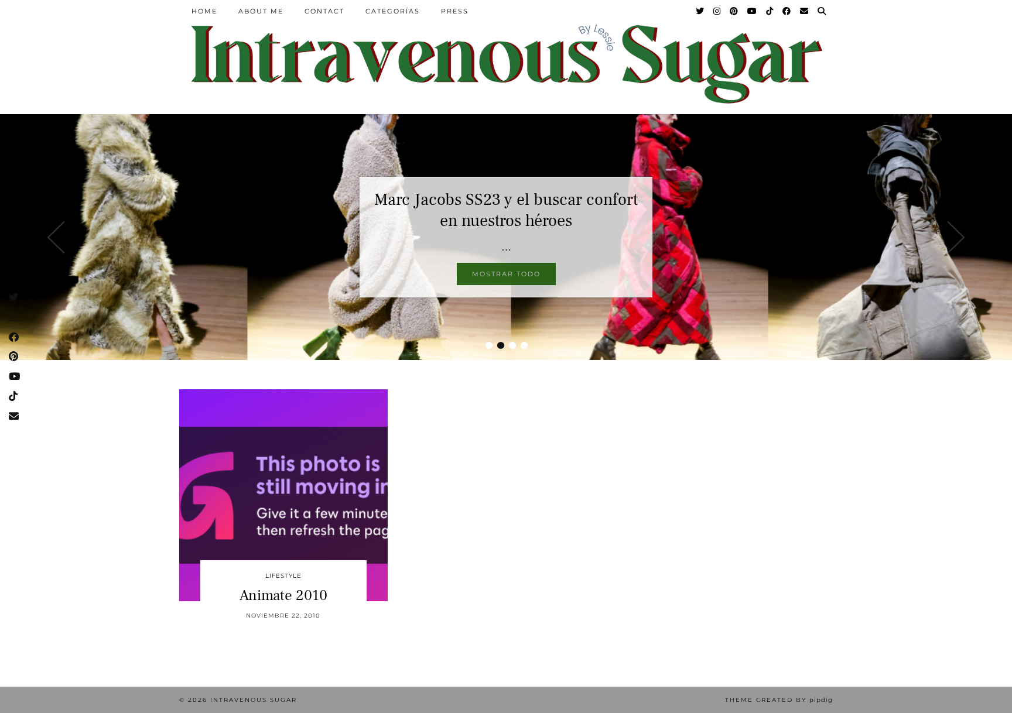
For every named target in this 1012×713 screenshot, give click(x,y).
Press (455, 11)
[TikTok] (770, 11)
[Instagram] (717, 11)
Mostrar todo (506, 274)
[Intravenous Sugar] (506, 62)
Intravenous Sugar (253, 700)
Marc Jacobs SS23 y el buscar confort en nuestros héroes (506, 210)
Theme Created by (779, 700)
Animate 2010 (283, 595)
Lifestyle (283, 576)
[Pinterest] (734, 11)
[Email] (804, 11)
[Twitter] (700, 11)
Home (204, 11)
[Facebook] (787, 11)
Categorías (392, 11)
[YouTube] (752, 11)
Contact (324, 11)
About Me (260, 11)
